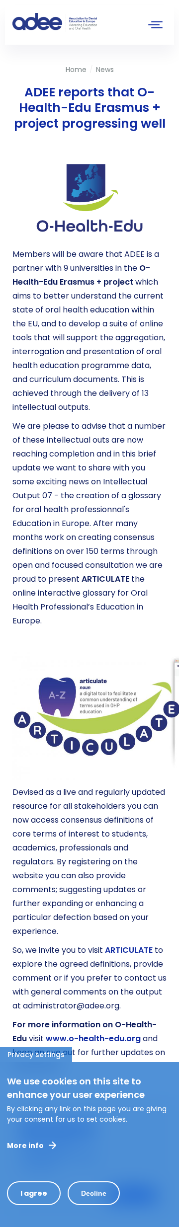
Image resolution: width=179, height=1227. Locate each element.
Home (76, 70)
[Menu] (156, 26)
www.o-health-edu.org (93, 1038)
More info (25, 1145)
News (105, 70)
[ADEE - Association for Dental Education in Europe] (87, 22)
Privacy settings (36, 1055)
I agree (33, 1193)
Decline (93, 1193)
